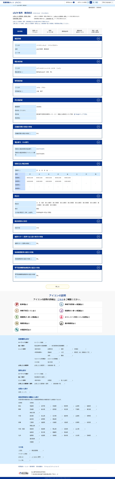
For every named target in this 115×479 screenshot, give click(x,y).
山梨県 (77, 416)
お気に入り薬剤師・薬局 (41, 383)
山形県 (77, 406)
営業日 (17, 170)
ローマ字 (17, 52)
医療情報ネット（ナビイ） (12, 2)
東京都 (89, 409)
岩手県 (43, 406)
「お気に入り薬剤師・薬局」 (60, 16)
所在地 (17, 114)
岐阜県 (32, 419)
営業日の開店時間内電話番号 (23, 149)
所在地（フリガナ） (20, 110)
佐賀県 (43, 435)
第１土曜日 (48, 202)
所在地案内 (39, 466)
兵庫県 (77, 422)
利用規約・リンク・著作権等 (26, 466)
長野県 (89, 416)
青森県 (32, 406)
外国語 (76, 349)
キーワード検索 (38, 342)
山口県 (77, 429)
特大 (97, 2)
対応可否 (17, 228)
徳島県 (32, 432)
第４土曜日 (93, 202)
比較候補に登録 (17, 18)
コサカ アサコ (40, 87)
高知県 (66, 432)
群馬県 (54, 409)
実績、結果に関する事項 (95, 31)
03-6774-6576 (40, 153)
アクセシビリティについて (51, 466)
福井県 (66, 416)
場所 (62, 349)
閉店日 (17, 204)
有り (37, 133)
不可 (37, 228)
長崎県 (54, 435)
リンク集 (20, 460)
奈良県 (89, 422)
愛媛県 (54, 432)
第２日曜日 (71, 202)
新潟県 (32, 416)
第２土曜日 (63, 202)
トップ (14, 5)
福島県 (89, 406)
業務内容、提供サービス (80, 31)
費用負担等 (65, 31)
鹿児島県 (32, 438)
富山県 (43, 416)
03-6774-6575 (40, 149)
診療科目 (50, 349)
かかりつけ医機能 (53, 358)
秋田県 (66, 406)
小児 (62, 352)
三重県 (32, 422)
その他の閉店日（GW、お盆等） (24, 212)
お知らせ (20, 457)
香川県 (43, 432)
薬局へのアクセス (34, 31)
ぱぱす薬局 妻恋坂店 (42, 49)
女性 (49, 355)
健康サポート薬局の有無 (22, 243)
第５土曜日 (46, 205)
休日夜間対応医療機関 (58, 345)
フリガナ (17, 45)
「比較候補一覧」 (49, 18)
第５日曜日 (53, 205)
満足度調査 (35, 450)
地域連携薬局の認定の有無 (22, 259)
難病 (62, 355)
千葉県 (77, 409)
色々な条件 (64, 380)
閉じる (57, 286)
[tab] (20, 31)
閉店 (37, 208)
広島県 (66, 429)
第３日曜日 (86, 202)
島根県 (43, 429)
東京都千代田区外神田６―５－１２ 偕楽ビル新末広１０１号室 (54, 114)
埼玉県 (66, 409)
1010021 (38, 106)
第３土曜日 (78, 202)
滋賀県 (43, 422)
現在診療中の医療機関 (40, 345)
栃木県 (43, 409)
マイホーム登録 (22, 453)
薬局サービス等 (50, 31)
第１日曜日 (56, 202)
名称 (16, 49)
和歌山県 (32, 425)
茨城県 (32, 409)
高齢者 (49, 352)
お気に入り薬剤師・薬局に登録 (21, 16)
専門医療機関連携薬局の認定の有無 (25, 274)
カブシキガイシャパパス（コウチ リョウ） (48, 68)
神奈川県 (32, 412)
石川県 (54, 416)
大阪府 (66, 422)
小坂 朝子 (39, 91)
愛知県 (54, 419)
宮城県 (54, 406)
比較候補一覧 (51, 365)
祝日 (42, 202)
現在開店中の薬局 (39, 377)
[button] (107, 2)
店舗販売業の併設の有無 (22, 133)
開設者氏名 (18, 72)
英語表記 (17, 118)
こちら (60, 299)
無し (37, 243)
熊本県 (66, 435)
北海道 (32, 402)
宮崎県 (89, 435)
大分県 (77, 435)
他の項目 (50, 362)
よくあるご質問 (36, 457)
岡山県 (54, 429)
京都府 (54, 422)
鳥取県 (32, 429)
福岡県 (32, 435)
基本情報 (19, 31)
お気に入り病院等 (39, 365)
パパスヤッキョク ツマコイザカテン (47, 45)
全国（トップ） (22, 392)
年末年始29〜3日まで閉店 (43, 212)
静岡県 (43, 419)
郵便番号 (17, 106)
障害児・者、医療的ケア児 (81, 352)
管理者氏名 (18, 91)
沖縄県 (32, 442)
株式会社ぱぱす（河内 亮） (44, 72)
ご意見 (20, 450)
